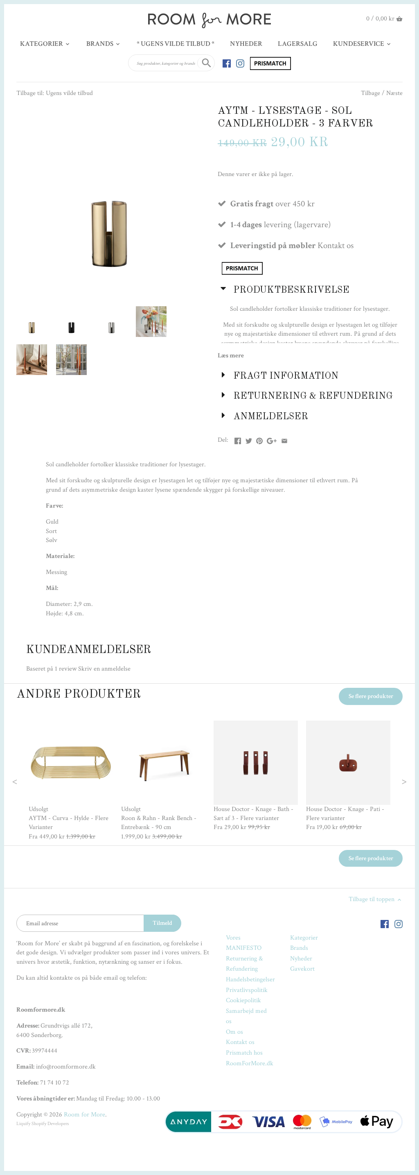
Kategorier (304, 937)
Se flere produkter (371, 696)
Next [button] (388, 781)
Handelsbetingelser (250, 979)
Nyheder (301, 958)
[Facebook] (227, 63)
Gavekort (302, 969)
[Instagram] (240, 63)
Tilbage (370, 93)
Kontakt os (240, 1042)
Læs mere (231, 355)
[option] (71, 781)
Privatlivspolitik (247, 990)
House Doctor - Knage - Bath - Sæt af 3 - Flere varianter (253, 813)
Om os (234, 1032)
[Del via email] (284, 439)
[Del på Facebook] (237, 439)
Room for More (84, 1114)
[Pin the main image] (259, 439)
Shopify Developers (50, 1124)
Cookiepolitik (243, 1000)
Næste (394, 93)
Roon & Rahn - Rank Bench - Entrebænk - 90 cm (158, 823)
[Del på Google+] (272, 439)
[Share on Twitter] (249, 439)
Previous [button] (31, 781)
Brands (299, 948)
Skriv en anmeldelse (104, 668)
